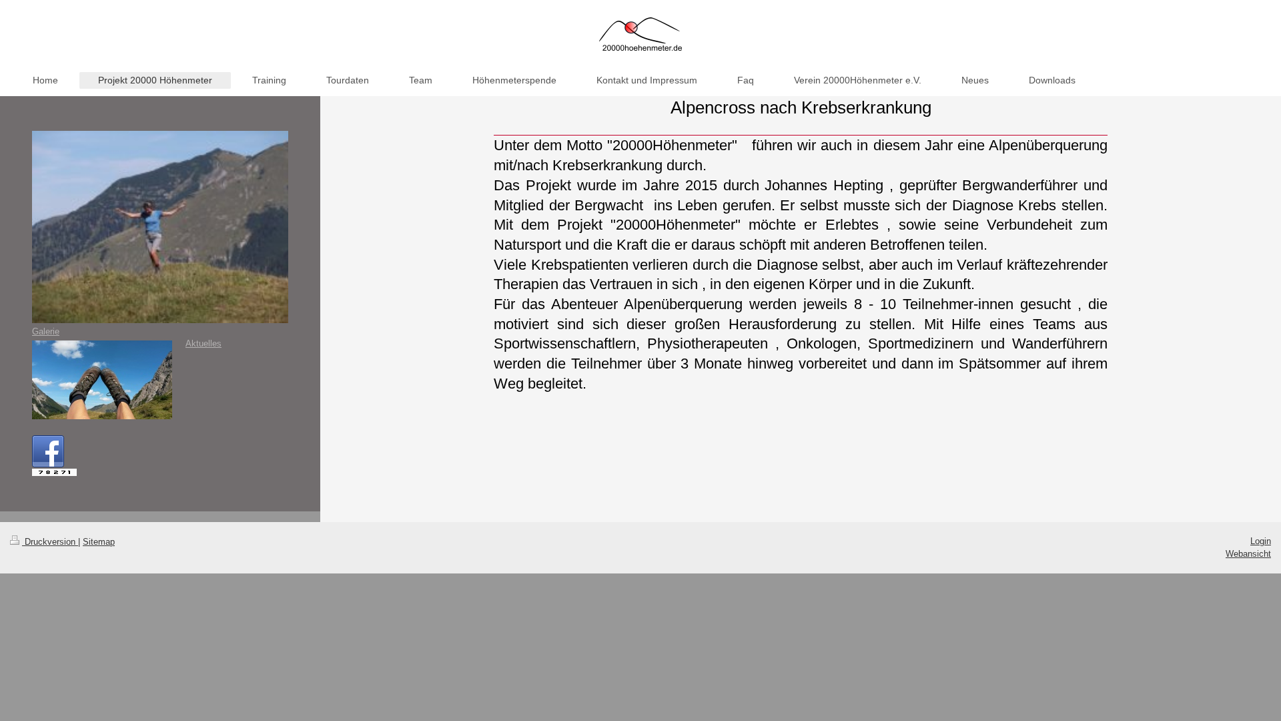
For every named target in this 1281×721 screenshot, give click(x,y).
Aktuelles (203, 343)
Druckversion (50, 542)
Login (1260, 541)
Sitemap (99, 542)
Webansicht (1248, 554)
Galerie (45, 331)
